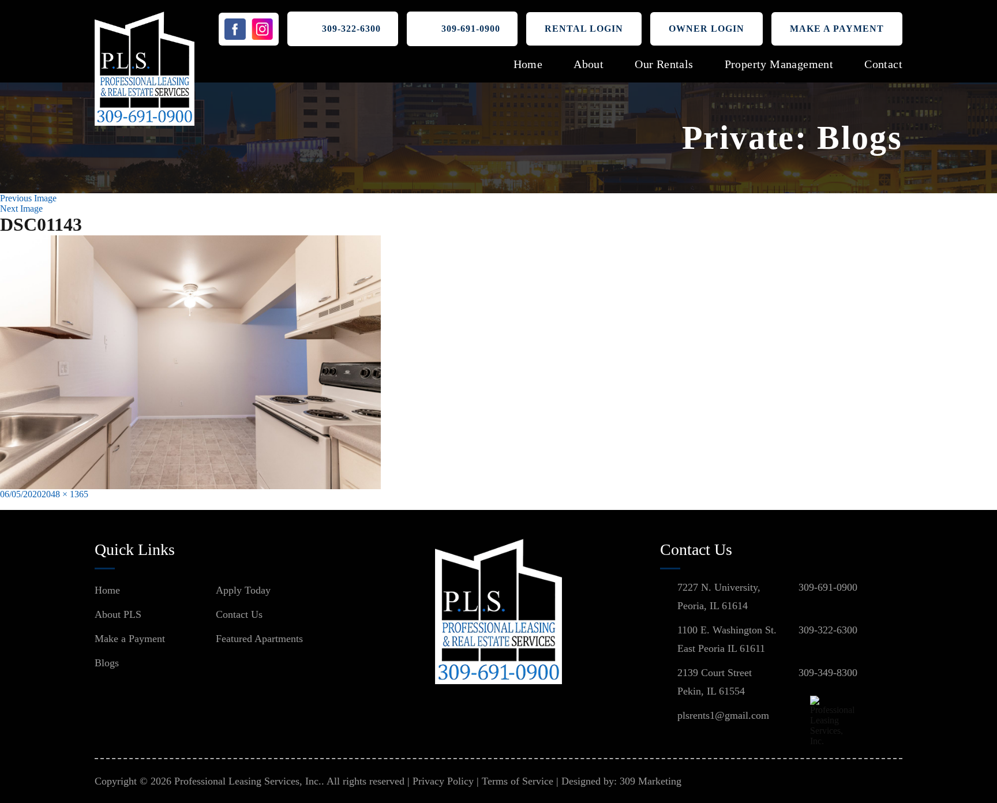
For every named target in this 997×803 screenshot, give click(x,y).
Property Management (779, 64)
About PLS (118, 614)
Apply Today (243, 590)
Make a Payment (837, 28)
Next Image (21, 208)
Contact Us (239, 614)
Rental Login (584, 28)
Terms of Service (517, 781)
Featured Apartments (259, 638)
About (589, 64)
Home (528, 64)
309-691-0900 (470, 28)
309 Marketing (650, 781)
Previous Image (28, 198)
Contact (883, 64)
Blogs (107, 663)
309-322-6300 (351, 28)
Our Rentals (664, 64)
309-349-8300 (828, 672)
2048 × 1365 (65, 494)
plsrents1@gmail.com (723, 715)
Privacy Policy (443, 781)
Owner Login (706, 28)
